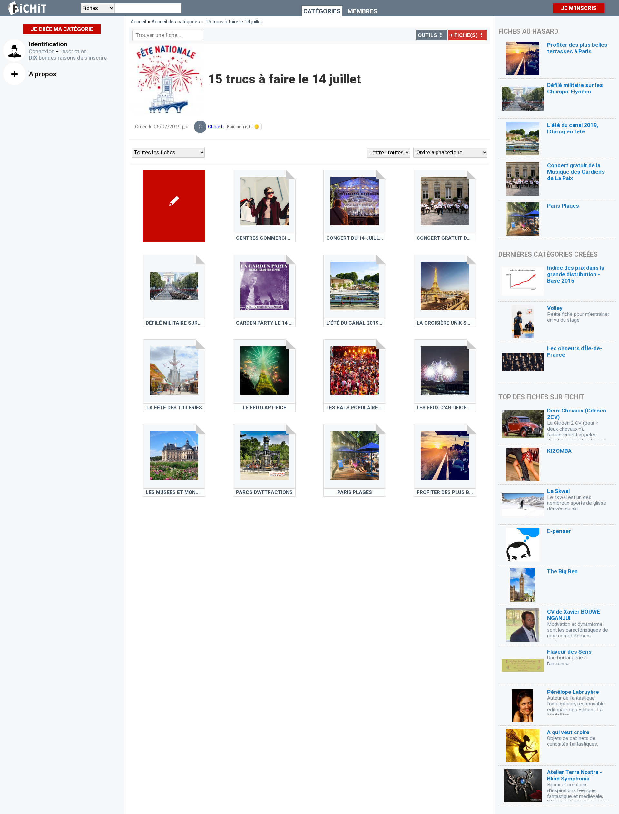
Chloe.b (216, 127)
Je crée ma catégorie (62, 29)
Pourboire (239, 126)
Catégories (321, 11)
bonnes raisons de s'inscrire (68, 57)
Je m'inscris (578, 8)
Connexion (41, 51)
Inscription (74, 51)
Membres (362, 11)
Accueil (138, 21)
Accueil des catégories (176, 21)
